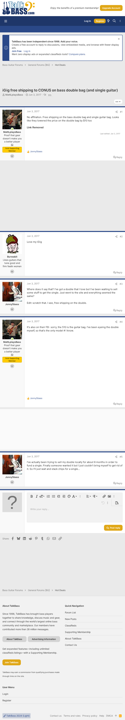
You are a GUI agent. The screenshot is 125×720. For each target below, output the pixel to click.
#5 (121, 456)
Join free (16, 51)
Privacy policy (89, 715)
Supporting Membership (78, 632)
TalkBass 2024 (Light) (18, 715)
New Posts (70, 619)
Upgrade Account (111, 8)
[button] (5, 21)
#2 (121, 236)
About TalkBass (73, 638)
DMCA (109, 715)
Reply (119, 157)
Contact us (71, 644)
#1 (121, 111)
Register (6, 700)
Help (101, 715)
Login (5, 693)
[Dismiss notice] (118, 39)
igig (49, 94)
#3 (121, 283)
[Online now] (12, 128)
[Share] (116, 111)
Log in (27, 51)
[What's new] (108, 21)
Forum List (70, 612)
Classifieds (70, 625)
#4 (121, 321)
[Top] (116, 715)
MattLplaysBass (14, 94)
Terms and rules (71, 715)
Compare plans (77, 54)
